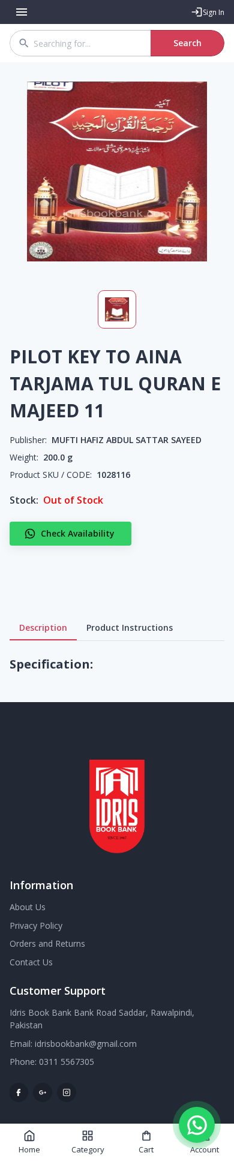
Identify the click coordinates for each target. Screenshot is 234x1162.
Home (29, 1149)
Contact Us (31, 962)
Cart (146, 1149)
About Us (28, 907)
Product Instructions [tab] (129, 627)
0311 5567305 (66, 1061)
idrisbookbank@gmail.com (86, 1043)
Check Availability (78, 533)
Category (87, 1149)
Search (187, 43)
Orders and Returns (47, 943)
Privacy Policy (36, 925)
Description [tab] (43, 627)
